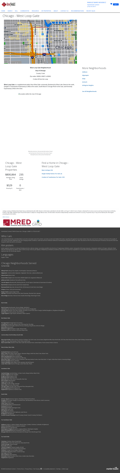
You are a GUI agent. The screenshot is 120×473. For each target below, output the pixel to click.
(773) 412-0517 (91, 6)
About (56, 11)
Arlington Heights (88, 85)
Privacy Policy (28, 469)
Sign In (115, 4)
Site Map (58, 469)
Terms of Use (20, 469)
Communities (24, 11)
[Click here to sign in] (111, 4)
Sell (16, 11)
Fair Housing (36, 469)
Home (3, 11)
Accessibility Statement (49, 469)
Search (10, 11)
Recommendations (77, 11)
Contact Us (64, 11)
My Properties (46, 11)
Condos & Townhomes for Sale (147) (53, 177)
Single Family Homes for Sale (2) (52, 173)
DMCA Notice (6, 217)
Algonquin (85, 75)
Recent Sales (90, 11)
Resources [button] (35, 11)
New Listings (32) (47, 170)
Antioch (84, 82)
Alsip (83, 78)
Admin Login (65, 469)
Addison (84, 72)
